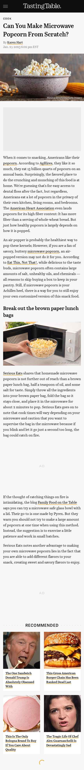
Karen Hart (15, 42)
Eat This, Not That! (22, 262)
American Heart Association (32, 208)
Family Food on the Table (57, 502)
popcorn (10, 162)
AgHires (46, 162)
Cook (7, 18)
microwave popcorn (43, 251)
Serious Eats (12, 373)
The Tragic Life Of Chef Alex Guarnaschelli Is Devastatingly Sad (62, 741)
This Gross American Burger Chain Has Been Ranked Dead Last (62, 677)
